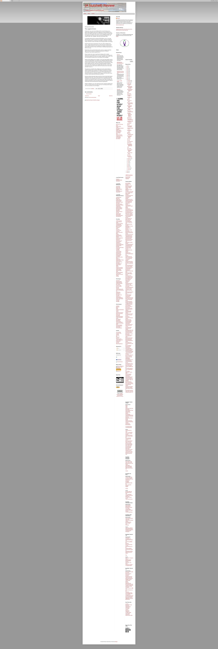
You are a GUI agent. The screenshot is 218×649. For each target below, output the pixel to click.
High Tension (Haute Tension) (130, 111)
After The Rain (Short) (129, 544)
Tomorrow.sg (127, 614)
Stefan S (118, 18)
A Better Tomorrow (119, 220)
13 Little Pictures (118, 197)
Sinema (117, 266)
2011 (129, 29)
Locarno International (119, 317)
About (89, 13)
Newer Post (87, 95)
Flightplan (128, 132)
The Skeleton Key (130, 141)
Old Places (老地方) (129, 548)
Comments (119, 350)
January (128, 169)
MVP (117, 191)
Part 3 (126, 293)
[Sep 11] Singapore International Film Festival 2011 (128, 375)
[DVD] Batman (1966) (129, 95)
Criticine (117, 234)
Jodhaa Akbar (128, 465)
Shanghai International (119, 312)
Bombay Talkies (118, 126)
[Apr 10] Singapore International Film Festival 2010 (128, 346)
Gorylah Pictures (118, 201)
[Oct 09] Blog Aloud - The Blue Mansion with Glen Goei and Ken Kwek (129, 331)
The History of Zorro (129, 101)
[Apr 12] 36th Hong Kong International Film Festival (129, 384)
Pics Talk (117, 212)
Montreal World (118, 321)
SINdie (117, 265)
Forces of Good (118, 241)
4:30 (126, 540)
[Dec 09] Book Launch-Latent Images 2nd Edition (129, 336)
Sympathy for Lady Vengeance (130, 121)
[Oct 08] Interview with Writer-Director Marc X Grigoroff (129, 309)
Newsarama (127, 610)
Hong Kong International (120, 309)
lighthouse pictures (119, 189)
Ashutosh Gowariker (119, 283)
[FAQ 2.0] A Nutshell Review (130, 134)
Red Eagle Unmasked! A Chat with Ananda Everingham (129, 530)
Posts (118, 348)
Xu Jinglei (117, 300)
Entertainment (120, 191)
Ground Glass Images (119, 202)
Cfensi (117, 228)
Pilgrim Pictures (118, 213)
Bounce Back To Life (129, 604)
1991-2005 (126, 30)
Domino (128, 99)
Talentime (127, 422)
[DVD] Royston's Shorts (129, 539)
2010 (131, 29)
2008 (119, 30)
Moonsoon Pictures (119, 208)
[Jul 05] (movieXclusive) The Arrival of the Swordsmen (129, 196)
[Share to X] (100, 88)
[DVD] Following (128, 505)
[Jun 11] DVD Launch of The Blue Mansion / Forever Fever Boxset (129, 360)
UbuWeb (117, 276)
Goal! (128, 147)
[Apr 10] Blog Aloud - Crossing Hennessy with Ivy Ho (129, 343)
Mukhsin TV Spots (128, 442)
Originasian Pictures (119, 211)
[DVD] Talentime (128, 424)
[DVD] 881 (127, 543)
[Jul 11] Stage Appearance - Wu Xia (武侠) (129, 372)
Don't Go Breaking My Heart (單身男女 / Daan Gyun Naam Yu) (129, 593)
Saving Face (129, 93)
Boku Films (118, 198)
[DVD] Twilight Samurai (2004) (130, 119)
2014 (127, 67)
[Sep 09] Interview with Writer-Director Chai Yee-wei (129, 325)
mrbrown (127, 609)
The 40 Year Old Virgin (129, 153)
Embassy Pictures (119, 200)
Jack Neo (117, 288)
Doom (128, 92)
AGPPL (117, 222)
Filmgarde (117, 129)
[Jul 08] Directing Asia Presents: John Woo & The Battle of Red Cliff (129, 302)
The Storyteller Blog (129, 426)
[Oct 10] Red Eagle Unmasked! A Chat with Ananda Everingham (129, 349)
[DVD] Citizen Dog (128, 522)
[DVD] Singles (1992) (129, 130)
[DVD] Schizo (129, 142)
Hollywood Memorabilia (119, 244)
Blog (126, 555)
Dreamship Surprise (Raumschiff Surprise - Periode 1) (129, 115)
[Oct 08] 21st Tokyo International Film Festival (128, 312)
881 (126, 542)
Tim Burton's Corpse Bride (129, 156)
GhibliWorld (118, 242)
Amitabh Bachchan (119, 282)
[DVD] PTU (127, 575)
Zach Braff (117, 301)
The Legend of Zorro (129, 97)
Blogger (116, 641)
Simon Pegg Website (119, 297)
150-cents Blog (118, 332)
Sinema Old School (119, 134)
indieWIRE (117, 249)
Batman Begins (128, 506)
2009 (117, 30)
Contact (93, 13)
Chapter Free (118, 199)
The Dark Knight (128, 509)
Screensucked (118, 264)
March (128, 166)
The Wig (128, 140)
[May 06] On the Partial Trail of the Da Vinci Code (129, 240)
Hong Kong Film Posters (120, 247)
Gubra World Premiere (129, 435)
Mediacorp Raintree (119, 207)
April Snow (129, 138)
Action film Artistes (119, 281)
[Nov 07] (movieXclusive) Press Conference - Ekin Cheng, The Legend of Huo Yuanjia (129, 284)
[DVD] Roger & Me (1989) (130, 109)
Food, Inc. (118, 54)
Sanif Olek (117, 295)
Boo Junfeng (118, 284)
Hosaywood (118, 248)
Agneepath (118, 89)
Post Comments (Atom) (92, 97)
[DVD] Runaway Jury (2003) (129, 126)
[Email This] (98, 88)
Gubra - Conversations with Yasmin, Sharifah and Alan (129, 433)
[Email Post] (96, 88)
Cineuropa (117, 231)
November (129, 81)
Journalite (117, 335)
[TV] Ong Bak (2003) (129, 85)
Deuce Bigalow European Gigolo (129, 136)
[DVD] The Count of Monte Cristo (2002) (130, 103)
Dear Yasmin (127, 448)
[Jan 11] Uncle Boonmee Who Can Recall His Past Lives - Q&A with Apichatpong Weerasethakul (129, 357)
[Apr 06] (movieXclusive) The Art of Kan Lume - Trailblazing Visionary (129, 235)
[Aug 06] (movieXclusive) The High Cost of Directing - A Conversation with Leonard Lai (129, 257)
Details (117, 36)
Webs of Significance (119, 343)
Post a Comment (88, 93)
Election (128, 124)
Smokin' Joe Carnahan (119, 298)
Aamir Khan (118, 280)
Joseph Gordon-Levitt (119, 289)
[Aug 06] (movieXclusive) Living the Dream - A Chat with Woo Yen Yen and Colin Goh (129, 262)
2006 (123, 30)
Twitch (117, 271)
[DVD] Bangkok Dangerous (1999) (129, 106)
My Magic (127, 485)
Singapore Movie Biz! (119, 267)
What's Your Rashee (129, 467)
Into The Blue (129, 148)
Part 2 (128, 445)
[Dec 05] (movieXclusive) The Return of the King (129, 218)
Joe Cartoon (127, 608)
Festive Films (118, 188)
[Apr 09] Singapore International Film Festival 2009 (128, 322)
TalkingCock (127, 611)
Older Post (110, 95)
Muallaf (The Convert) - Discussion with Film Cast (120, 72)
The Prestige (127, 508)
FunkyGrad (127, 605)
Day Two (127, 315)
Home (85, 13)
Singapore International (119, 323)
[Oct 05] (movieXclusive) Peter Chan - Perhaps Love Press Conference (129, 213)
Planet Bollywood (118, 263)
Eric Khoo (117, 287)
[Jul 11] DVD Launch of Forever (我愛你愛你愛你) (129, 369)
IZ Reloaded (127, 607)
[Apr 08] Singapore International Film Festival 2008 (128, 295)
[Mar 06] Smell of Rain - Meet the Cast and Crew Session (129, 232)
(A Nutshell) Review (99, 5)
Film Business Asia (119, 240)
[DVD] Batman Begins (129, 507)
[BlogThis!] (99, 88)
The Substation (118, 137)
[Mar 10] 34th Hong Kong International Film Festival (129, 340)
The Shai (117, 342)
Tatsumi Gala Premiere (129, 499)
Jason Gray (118, 250)
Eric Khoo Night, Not (129, 491)
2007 (121, 30)
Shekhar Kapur (118, 296)
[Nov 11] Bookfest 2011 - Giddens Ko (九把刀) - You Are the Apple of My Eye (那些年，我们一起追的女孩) (129, 379)
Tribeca (117, 311)
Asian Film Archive (119, 225)
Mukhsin (127, 413)
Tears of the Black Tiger (129, 518)
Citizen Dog (127, 519)
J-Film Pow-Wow (118, 251)
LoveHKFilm (118, 256)
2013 (125, 29)
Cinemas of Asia (118, 230)
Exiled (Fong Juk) (128, 583)
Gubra (126, 407)
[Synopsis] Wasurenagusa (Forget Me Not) (129, 418)
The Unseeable (128, 523)
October (128, 83)
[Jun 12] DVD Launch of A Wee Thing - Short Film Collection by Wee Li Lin (129, 391)
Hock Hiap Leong (128, 538)
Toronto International (119, 322)
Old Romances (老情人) (129, 551)
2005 (127, 79)
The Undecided (128, 176)
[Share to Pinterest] (102, 88)
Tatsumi (127, 486)
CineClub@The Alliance (120, 128)
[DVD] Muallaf (128, 423)
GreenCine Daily (118, 243)
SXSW (117, 308)
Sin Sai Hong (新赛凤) (129, 541)
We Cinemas (118, 138)
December (129, 80)
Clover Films (118, 186)
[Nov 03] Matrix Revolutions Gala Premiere (128, 184)
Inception (127, 511)
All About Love (129, 117)
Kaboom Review (118, 252)
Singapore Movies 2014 (119, 29)
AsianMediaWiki (118, 224)
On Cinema (118, 262)
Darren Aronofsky (118, 286)
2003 (127, 172)
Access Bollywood (119, 221)
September (129, 158)
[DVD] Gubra (127, 409)
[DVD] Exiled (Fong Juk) (129, 584)
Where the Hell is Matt (129, 615)
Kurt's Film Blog (118, 255)
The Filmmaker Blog (129, 427)
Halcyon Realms (128, 606)
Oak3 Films (118, 210)
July (128, 161)
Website (127, 488)
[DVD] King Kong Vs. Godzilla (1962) (129, 90)
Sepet (126, 406)
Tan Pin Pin (118, 299)
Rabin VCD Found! (128, 441)
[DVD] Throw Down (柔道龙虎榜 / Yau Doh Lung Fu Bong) (129, 579)
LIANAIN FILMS (118, 206)
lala (116, 336)
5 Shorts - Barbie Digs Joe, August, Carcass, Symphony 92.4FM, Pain (129, 478)
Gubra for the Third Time (129, 408)
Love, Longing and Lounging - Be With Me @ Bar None (129, 495)
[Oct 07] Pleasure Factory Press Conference (128, 280)
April (128, 165)
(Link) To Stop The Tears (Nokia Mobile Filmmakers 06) (129, 411)
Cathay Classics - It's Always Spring (130, 150)
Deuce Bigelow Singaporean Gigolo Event (129, 145)
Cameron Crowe (118, 285)
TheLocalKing (128, 613)
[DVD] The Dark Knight (129, 510)
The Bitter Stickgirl (128, 612)
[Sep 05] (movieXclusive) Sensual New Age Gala (129, 209)
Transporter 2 (129, 123)
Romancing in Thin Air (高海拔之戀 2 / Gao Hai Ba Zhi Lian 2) (129, 598)
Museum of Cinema (119, 261)
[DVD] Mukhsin (128, 414)
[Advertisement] (119, 158)
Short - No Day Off (128, 484)
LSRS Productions (129, 175)
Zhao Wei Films (118, 216)
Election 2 (127, 582)
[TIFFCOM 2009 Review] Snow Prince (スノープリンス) (120, 63)
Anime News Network (119, 223)
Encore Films (118, 187)
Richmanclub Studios (119, 215)
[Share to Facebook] (101, 88)
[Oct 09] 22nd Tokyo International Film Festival (129, 328)
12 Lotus (127, 545)
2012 (127, 29)
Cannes (117, 310)
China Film (117, 229)
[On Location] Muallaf (129, 443)
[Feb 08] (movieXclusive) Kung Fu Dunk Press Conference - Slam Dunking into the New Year (129, 289)
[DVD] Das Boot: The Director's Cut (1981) (129, 87)
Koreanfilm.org (118, 253)
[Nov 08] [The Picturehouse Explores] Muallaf (129, 317)
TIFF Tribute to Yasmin (129, 449)
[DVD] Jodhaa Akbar (129, 466)
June (128, 162)
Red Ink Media (118, 214)
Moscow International (119, 313)
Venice (117, 318)
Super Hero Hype (118, 270)
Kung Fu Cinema (118, 254)
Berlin (117, 307)
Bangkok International (119, 316)
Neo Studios (118, 209)
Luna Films (118, 190)
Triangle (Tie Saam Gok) (129, 585)
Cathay (117, 127)
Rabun (127, 405)
